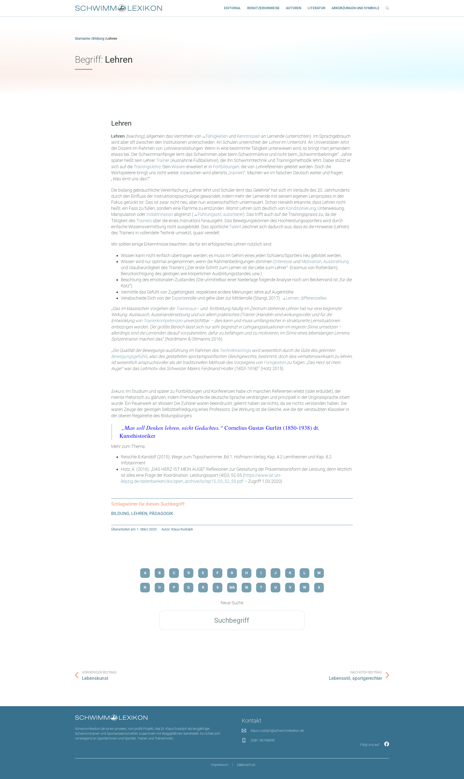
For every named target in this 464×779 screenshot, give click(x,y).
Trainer (163, 160)
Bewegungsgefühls (129, 356)
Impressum (219, 765)
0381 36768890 (263, 740)
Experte (179, 298)
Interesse (284, 261)
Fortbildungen (226, 166)
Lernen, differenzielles (306, 298)
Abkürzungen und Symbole (355, 8)
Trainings (147, 166)
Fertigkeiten (275, 362)
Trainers (144, 220)
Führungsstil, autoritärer (220, 214)
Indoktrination (160, 214)
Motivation (311, 261)
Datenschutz (246, 765)
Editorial (232, 8)
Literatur (316, 8)
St (246, 587)
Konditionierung (301, 208)
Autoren (293, 8)
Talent (235, 226)
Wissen (179, 166)
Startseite (82, 39)
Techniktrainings (235, 350)
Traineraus (186, 308)
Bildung (98, 39)
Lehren (121, 123)
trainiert (236, 172)
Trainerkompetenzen (162, 320)
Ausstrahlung (336, 261)
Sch (232, 587)
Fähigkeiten (217, 136)
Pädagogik (161, 513)
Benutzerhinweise (263, 8)
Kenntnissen (249, 136)
